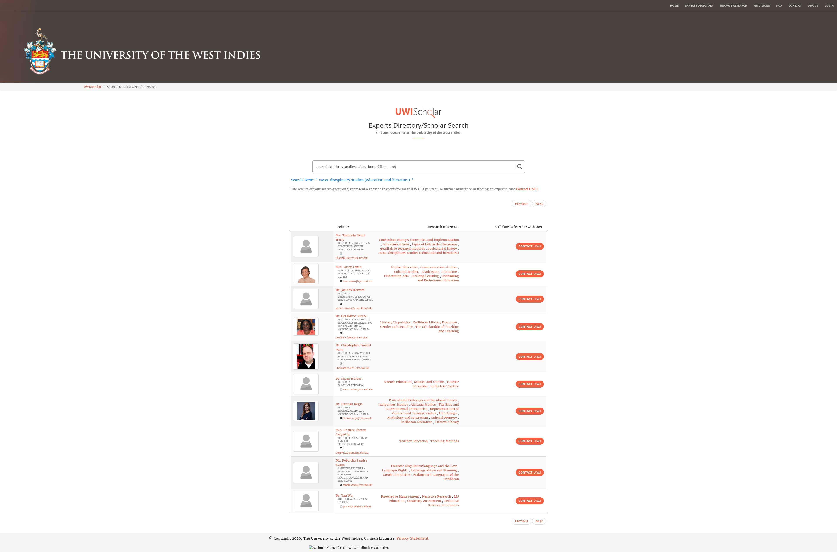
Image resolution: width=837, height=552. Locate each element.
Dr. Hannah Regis (349, 404)
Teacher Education (413, 441)
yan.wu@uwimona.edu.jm (357, 506)
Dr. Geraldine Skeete (351, 316)
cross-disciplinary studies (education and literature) (419, 253)
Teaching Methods (444, 441)
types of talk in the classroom (434, 244)
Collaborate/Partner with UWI (518, 227)
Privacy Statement (412, 538)
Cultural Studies (406, 272)
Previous (521, 204)
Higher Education (404, 267)
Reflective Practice (444, 386)
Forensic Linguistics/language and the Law (424, 466)
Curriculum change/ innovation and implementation (419, 240)
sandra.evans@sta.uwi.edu (357, 485)
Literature (449, 272)
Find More (762, 5)
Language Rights (395, 470)
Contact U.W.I (527, 189)
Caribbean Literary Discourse (435, 322)
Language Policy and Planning (434, 470)
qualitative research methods (402, 249)
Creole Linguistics (396, 475)
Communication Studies (438, 267)
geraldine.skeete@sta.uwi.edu (351, 337)
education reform (396, 244)
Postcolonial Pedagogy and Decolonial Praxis (423, 400)
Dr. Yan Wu (344, 496)
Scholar (343, 227)
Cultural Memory (444, 418)
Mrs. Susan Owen (349, 267)
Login (829, 5)
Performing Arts (396, 276)
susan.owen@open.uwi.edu (357, 281)
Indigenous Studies (393, 404)
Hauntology (448, 413)
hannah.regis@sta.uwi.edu (357, 418)
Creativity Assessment (424, 501)
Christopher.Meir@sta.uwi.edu (352, 368)
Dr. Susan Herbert (349, 379)
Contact (795, 5)
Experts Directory (699, 5)
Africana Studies (423, 404)
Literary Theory (447, 422)
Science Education (397, 382)
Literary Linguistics (395, 322)
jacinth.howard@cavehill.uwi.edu (354, 308)
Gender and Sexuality (396, 327)
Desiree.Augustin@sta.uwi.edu (352, 452)
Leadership (430, 272)
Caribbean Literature (416, 422)
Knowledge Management (400, 496)
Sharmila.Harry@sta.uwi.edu (351, 258)
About (813, 5)
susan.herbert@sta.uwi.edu (358, 389)
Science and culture (429, 382)
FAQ (779, 5)
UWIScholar (92, 87)
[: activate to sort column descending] (312, 226)
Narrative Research (436, 496)
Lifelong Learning (425, 276)
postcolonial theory (442, 249)
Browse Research (733, 5)
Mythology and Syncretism (407, 418)
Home (674, 5)
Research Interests (442, 227)
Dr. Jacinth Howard (350, 290)
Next (539, 204)
